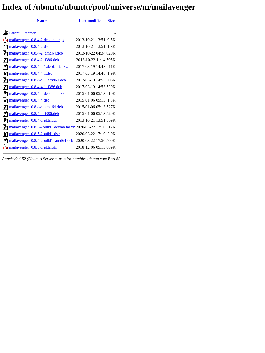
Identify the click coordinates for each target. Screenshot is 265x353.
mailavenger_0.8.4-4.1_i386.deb (35, 87)
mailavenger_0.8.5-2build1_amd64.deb (41, 140)
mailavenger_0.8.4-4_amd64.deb (36, 107)
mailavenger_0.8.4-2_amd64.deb (36, 53)
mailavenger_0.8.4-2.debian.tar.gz (36, 39)
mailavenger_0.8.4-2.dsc (29, 46)
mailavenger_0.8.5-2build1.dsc (34, 134)
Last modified (91, 20)
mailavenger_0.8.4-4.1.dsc (30, 73)
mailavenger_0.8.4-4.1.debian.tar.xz (38, 66)
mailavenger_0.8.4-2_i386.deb (34, 60)
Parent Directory (22, 33)
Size (111, 20)
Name (42, 20)
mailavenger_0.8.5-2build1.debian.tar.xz (42, 127)
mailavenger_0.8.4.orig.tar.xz (33, 120)
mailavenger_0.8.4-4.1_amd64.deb (37, 80)
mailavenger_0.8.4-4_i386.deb (34, 113)
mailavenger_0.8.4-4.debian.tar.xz (36, 93)
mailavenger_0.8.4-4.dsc (29, 100)
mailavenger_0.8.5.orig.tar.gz (33, 147)
